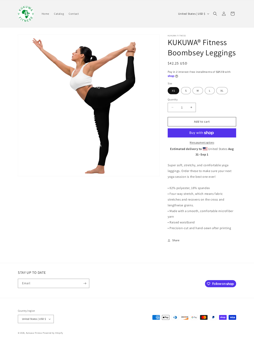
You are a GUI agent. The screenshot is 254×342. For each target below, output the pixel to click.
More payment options (202, 142)
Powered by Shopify (53, 332)
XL (222, 90)
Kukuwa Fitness (34, 332)
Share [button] (176, 240)
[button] (215, 13)
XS (173, 90)
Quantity (173, 99)
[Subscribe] (84, 283)
